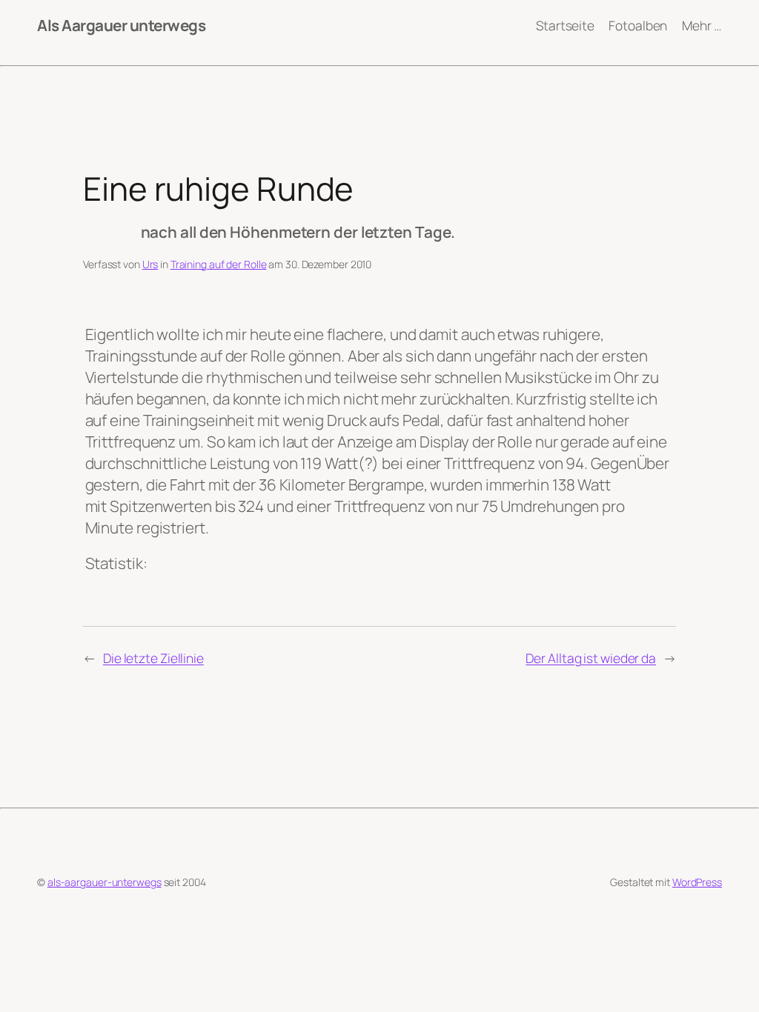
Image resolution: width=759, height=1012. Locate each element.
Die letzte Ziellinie (153, 658)
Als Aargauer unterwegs (121, 25)
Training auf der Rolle (218, 264)
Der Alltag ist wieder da (591, 658)
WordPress (697, 882)
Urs (150, 264)
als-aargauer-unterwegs (104, 882)
